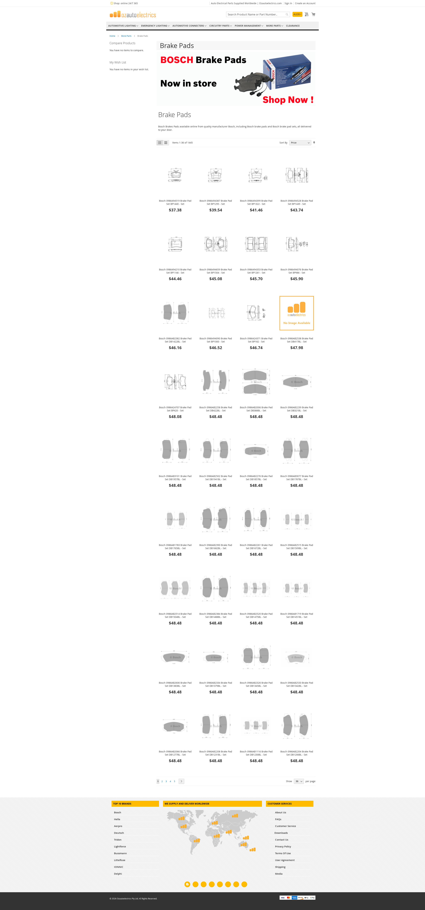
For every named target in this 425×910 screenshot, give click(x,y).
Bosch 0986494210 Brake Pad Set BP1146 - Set (175, 271)
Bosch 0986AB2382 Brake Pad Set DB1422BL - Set (175, 340)
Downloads (281, 833)
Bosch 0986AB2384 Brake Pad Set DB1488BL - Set (215, 615)
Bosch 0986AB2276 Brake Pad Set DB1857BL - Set (256, 478)
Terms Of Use (282, 853)
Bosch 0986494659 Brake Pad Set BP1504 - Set (216, 271)
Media (278, 873)
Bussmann (120, 853)
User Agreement (284, 860)
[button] (297, 14)
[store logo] (133, 13)
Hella (117, 819)
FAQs (277, 819)
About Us (280, 812)
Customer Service (285, 826)
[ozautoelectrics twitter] (212, 884)
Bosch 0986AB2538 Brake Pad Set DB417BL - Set (296, 340)
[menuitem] (122, 26)
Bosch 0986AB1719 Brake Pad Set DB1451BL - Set (296, 615)
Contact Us (281, 839)
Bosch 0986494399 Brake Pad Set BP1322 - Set (256, 202)
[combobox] (258, 14)
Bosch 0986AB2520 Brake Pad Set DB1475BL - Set (256, 615)
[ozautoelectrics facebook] (195, 884)
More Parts (126, 36)
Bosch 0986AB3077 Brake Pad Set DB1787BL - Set (296, 478)
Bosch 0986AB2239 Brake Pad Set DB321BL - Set (296, 409)
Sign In (288, 3)
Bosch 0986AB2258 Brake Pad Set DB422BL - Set (215, 409)
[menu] (212, 26)
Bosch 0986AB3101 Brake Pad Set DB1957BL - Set (175, 478)
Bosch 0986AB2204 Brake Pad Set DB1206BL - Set (296, 753)
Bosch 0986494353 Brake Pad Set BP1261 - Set (256, 271)
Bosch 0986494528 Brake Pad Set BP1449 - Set (297, 202)
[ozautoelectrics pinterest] (220, 884)
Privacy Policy (282, 846)
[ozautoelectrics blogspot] (187, 884)
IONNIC (118, 867)
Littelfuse (119, 860)
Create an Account (305, 3)
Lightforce (120, 846)
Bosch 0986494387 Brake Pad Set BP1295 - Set (216, 202)
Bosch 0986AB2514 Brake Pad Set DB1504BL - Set (175, 615)
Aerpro (118, 826)
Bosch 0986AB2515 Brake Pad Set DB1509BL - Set (296, 546)
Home (113, 36)
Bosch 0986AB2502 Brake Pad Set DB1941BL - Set (215, 478)
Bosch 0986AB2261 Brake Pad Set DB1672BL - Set (256, 546)
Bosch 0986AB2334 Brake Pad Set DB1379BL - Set (215, 684)
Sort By (283, 142)
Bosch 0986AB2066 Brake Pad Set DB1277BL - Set (175, 753)
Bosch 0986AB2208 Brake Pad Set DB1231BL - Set (215, 753)
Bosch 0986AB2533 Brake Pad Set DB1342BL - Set (296, 684)
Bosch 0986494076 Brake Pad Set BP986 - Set (297, 271)
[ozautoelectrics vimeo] (244, 884)
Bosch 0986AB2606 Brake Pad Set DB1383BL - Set (175, 684)
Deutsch (119, 833)
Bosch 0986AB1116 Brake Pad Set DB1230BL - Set (256, 753)
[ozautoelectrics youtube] (236, 884)
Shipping (279, 867)
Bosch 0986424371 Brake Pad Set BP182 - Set (256, 340)
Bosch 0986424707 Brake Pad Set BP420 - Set (175, 409)
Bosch (117, 812)
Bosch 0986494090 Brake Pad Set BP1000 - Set (216, 340)
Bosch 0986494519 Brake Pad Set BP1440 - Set (175, 202)
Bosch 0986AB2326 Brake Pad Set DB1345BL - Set (256, 684)
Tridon (118, 839)
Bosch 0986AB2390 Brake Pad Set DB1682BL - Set (215, 546)
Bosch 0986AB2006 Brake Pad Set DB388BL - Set (256, 409)
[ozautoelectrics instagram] (204, 884)
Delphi (118, 873)
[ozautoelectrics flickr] (228, 884)
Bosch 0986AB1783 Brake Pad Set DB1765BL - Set (175, 546)
